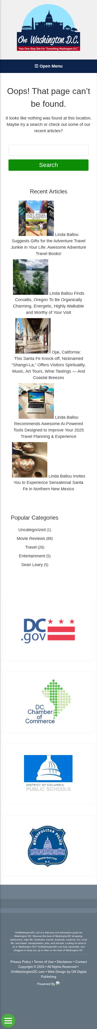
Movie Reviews (31, 538)
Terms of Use (44, 962)
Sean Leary (32, 564)
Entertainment (32, 556)
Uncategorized (32, 529)
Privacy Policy (20, 962)
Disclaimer (64, 962)
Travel (31, 547)
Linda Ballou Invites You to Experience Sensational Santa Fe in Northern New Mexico (49, 482)
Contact (81, 962)
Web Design (57, 971)
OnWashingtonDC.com (28, 971)
